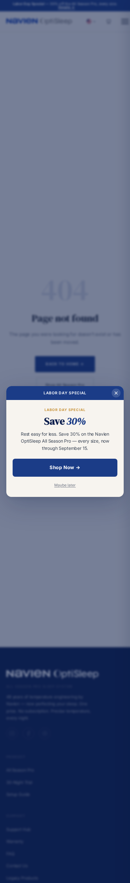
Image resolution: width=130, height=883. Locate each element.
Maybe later (65, 485)
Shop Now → (65, 467)
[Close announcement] (116, 393)
